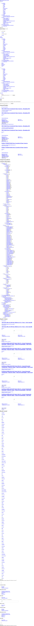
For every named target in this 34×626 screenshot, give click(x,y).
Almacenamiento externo (6, 15)
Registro (3, 35)
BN (7, 176)
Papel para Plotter (7, 316)
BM (7, 279)
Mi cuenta (3, 586)
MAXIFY (8, 179)
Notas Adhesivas (4, 320)
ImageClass (8, 195)
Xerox (4, 14)
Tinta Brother (6, 166)
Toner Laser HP (7, 248)
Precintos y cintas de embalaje (7, 22)
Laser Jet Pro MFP (5, 111)
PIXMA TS (8, 189)
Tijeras (4, 23)
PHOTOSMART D (9, 243)
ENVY (7, 232)
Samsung (4, 12)
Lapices (6, 309)
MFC (7, 141)
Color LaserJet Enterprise (10, 252)
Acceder (3, 32)
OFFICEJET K (9, 238)
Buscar (14, 95)
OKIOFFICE (8, 277)
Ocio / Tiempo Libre (4, 61)
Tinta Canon (6, 174)
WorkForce (8, 220)
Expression (8, 216)
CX (7, 268)
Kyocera (4, 44)
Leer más (3, 340)
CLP (7, 289)
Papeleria (3, 17)
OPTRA (8, 271)
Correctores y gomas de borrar (9, 308)
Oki (3, 10)
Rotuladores (6, 311)
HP (3, 7)
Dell (3, 5)
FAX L (7, 193)
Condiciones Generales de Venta (6, 614)
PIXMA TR (8, 188)
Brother (4, 39)
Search (2, 94)
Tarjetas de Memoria (7, 299)
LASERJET (8, 256)
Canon (4, 4)
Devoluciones (3, 592)
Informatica (3, 50)
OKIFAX (8, 276)
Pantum (4, 11)
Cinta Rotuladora (7, 204)
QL (7, 165)
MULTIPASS (8, 181)
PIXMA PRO (8, 187)
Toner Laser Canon (7, 191)
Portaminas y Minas (7, 310)
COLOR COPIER (9, 227)
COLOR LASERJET (9, 250)
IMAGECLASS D (9, 196)
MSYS (7, 291)
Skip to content (7, 0)
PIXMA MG (8, 185)
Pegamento (4, 21)
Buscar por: (3, 95)
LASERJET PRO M (10, 124)
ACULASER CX (9, 224)
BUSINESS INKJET (9, 226)
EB (7, 177)
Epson (4, 42)
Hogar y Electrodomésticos (5, 24)
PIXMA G (8, 182)
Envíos (2, 63)
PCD (7, 202)
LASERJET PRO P (9, 264)
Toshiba (4, 13)
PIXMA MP (8, 186)
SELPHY (8, 190)
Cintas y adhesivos (5, 18)
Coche (4, 303)
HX (7, 210)
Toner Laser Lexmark (8, 266)
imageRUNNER (9, 197)
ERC (7, 209)
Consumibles (3, 3)
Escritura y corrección (6, 55)
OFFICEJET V (9, 241)
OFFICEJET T (9, 240)
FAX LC (8, 194)
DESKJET (8, 229)
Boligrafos (6, 307)
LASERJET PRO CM (10, 261)
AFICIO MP (8, 286)
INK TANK (8, 234)
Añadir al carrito (4, 123)
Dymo (4, 6)
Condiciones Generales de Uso (6, 591)
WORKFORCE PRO (9, 221)
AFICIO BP (8, 285)
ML (7, 290)
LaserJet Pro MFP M (9, 263)
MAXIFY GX (8, 180)
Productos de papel (5, 58)
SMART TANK (9, 246)
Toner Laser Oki (7, 274)
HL (7, 168)
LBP (7, 200)
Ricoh (4, 47)
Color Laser (8, 249)
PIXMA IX (8, 184)
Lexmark (4, 9)
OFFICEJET (8, 235)
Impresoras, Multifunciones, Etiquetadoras (8, 16)
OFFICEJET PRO (9, 239)
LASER (8, 254)
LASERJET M (9, 257)
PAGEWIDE (8, 242)
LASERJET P (8, 259)
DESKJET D (8, 230)
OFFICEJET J (8, 237)
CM (7, 281)
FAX (7, 167)
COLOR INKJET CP (9, 228)
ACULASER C (9, 223)
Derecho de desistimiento (5, 610)
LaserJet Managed (9, 258)
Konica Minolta (5, 8)
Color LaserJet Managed (10, 253)
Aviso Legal (3, 597)
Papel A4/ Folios (7, 315)
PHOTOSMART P (9, 244)
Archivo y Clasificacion (6, 53)
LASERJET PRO (9, 260)
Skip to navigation (2, 0)
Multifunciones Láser (8, 301)
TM (7, 212)
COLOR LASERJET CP (10, 251)
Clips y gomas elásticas (6, 19)
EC (7, 206)
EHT (7, 207)
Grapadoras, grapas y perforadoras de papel (9, 56)
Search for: (1, 27)
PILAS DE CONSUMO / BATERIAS (8, 25)
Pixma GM (8, 183)
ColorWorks (8, 214)
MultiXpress (8, 292)
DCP (4, 141)
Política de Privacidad (4, 620)
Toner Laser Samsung (8, 288)
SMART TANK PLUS (10, 247)
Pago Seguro (3, 64)
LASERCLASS (9, 199)
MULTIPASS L (9, 201)
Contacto (3, 65)
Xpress (7, 294)
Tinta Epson (6, 213)
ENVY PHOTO (9, 233)
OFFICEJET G (9, 236)
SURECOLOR (9, 218)
